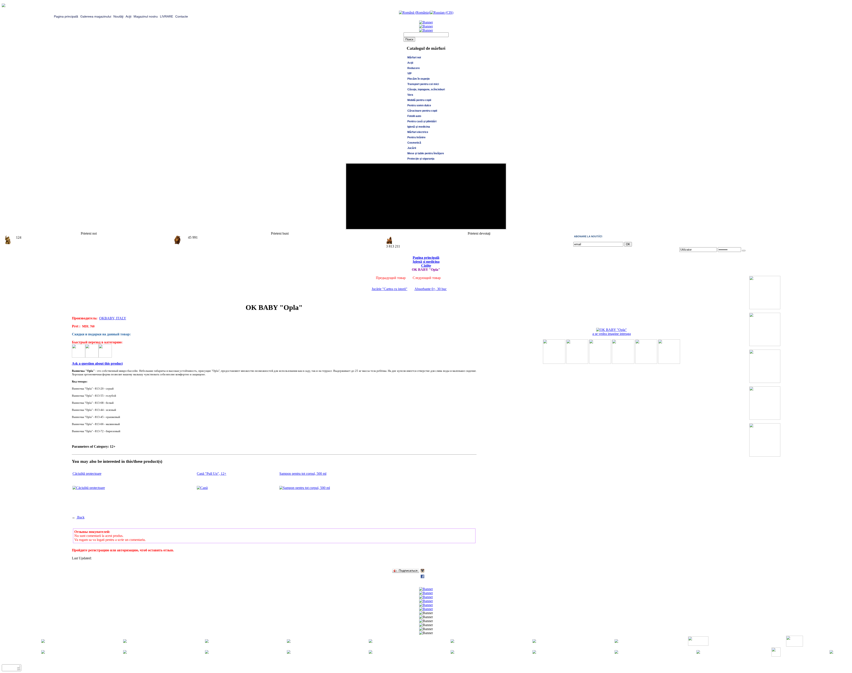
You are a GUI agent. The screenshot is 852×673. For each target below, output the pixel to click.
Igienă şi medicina (418, 126)
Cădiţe (426, 265)
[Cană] (202, 488)
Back (80, 517)
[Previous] (497, 224)
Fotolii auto (414, 116)
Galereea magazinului (95, 16)
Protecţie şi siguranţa (420, 158)
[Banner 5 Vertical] (764, 455)
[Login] (744, 250)
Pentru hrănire (416, 137)
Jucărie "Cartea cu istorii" (389, 289)
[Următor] (501, 224)
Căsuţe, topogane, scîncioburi (426, 89)
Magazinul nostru (146, 16)
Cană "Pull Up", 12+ (211, 473)
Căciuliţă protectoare (87, 473)
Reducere (413, 68)
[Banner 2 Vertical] (764, 345)
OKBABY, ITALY (112, 318)
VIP (409, 73)
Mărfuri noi (414, 57)
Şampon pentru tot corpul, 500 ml (302, 473)
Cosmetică (414, 142)
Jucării (411, 148)
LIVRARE (166, 16)
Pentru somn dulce (419, 105)
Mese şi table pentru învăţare (425, 153)
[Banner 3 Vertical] (764, 382)
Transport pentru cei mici (423, 84)
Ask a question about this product (97, 363)
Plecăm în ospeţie (418, 78)
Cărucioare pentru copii (422, 110)
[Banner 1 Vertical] (764, 308)
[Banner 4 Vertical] (764, 418)
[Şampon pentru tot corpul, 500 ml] (304, 488)
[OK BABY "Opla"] (554, 362)
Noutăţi (118, 16)
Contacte (181, 16)
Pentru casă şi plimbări (421, 121)
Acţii (128, 16)
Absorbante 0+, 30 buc (430, 289)
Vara (410, 94)
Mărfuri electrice (417, 132)
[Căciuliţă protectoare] (89, 488)
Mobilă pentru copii (419, 100)
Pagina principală (66, 16)
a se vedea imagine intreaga (611, 334)
